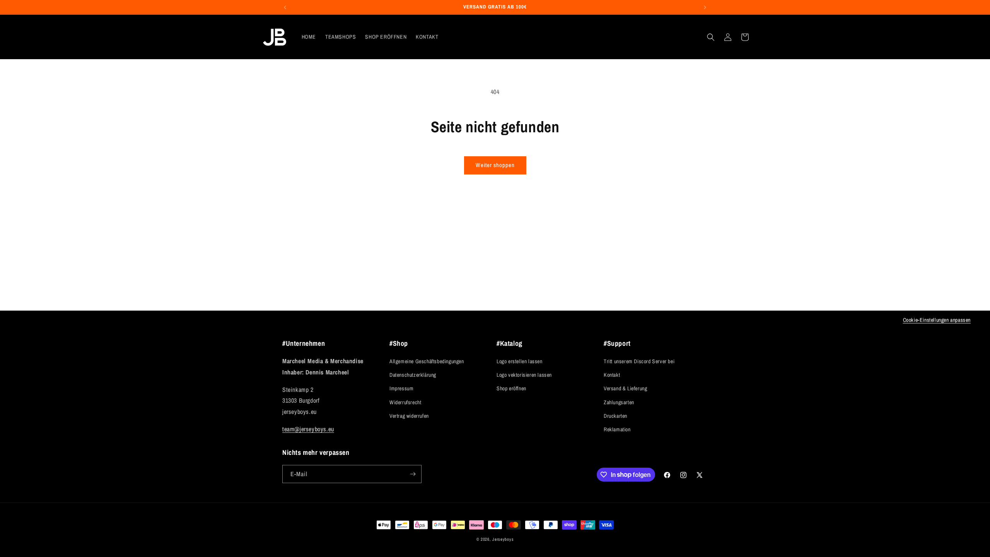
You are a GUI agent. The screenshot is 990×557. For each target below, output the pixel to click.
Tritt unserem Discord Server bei (639, 361)
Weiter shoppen (495, 165)
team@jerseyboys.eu (308, 429)
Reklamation (617, 429)
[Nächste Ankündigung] (704, 7)
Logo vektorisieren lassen (524, 374)
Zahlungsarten (619, 402)
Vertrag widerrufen (409, 415)
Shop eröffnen (511, 388)
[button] (710, 37)
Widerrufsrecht (405, 402)
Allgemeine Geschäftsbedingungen (426, 361)
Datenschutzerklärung (412, 374)
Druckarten (615, 415)
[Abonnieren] (412, 474)
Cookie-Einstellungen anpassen (937, 319)
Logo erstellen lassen (520, 361)
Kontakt (612, 374)
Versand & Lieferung (625, 388)
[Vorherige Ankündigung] (285, 7)
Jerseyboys (503, 539)
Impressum (401, 388)
